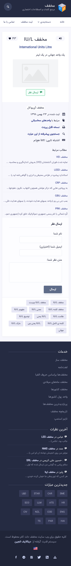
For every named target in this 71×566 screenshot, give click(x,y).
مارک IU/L (16, 323)
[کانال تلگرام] (24, 557)
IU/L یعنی (41, 316)
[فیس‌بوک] (16, 557)
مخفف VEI (37, 159)
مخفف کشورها (59, 389)
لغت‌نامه (62, 367)
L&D (24, 493)
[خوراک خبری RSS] (47, 557)
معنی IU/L (36, 309)
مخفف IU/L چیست (37, 302)
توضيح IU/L (24, 316)
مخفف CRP (37, 185)
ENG (62, 512)
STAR (37, 493)
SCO (27, 503)
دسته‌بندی (45, 22)
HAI (63, 521)
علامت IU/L (58, 316)
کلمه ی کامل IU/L (56, 323)
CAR (50, 493)
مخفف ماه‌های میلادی (55, 382)
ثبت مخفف (27, 22)
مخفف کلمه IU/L (56, 309)
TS (39, 521)
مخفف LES (47, 437)
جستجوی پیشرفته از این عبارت (44, 134)
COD (49, 512)
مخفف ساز (61, 360)
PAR (50, 521)
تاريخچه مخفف (59, 411)
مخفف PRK (35, 211)
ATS (51, 503)
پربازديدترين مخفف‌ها (55, 404)
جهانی (61, 330)
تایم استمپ (60, 419)
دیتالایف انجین (23, 542)
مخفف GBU (35, 198)
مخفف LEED (38, 172)
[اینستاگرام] (32, 557)
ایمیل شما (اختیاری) (51, 247)
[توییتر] (39, 557)
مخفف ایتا (50, 472)
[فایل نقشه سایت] (55, 557)
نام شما (57, 234)
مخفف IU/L (58, 302)
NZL (37, 512)
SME (62, 493)
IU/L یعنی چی (34, 323)
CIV (25, 512)
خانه (62, 22)
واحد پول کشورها (58, 397)
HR (63, 503)
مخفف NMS (48, 449)
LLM (39, 503)
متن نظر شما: (54, 260)
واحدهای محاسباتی (41, 121)
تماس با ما (9, 22)
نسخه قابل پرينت (51, 127)
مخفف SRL (32, 460)
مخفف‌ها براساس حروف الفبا (51, 375)
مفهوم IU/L (19, 309)
